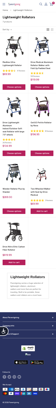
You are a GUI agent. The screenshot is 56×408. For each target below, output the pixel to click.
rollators (23, 286)
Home (5, 10)
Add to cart (42, 211)
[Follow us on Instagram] (14, 377)
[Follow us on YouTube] (19, 377)
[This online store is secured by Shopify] (28, 348)
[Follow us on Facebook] (4, 377)
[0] (51, 4)
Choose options (14, 87)
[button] (51, 4)
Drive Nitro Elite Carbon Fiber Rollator (14, 248)
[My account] (46, 4)
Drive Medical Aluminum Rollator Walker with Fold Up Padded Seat (42, 65)
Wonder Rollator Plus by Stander (14, 190)
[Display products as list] (52, 29)
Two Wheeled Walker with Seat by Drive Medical (40, 192)
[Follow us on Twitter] (9, 377)
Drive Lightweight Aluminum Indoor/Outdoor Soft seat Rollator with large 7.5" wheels (13, 128)
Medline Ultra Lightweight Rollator (12, 63)
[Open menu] (4, 4)
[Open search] (40, 4)
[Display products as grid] (48, 29)
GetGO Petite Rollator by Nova (41, 124)
